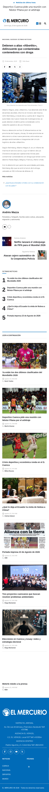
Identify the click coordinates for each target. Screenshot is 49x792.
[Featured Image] (24, 356)
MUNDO (5, 779)
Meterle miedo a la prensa (14, 684)
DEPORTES (6, 774)
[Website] (9, 226)
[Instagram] (10, 751)
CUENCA (5, 766)
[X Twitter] (15, 67)
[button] (37, 23)
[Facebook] (4, 67)
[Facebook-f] (4, 751)
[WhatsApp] (20, 67)
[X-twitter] (22, 751)
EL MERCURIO (7, 788)
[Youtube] (16, 751)
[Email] (9, 67)
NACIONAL (6, 770)
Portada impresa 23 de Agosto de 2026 (23, 316)
